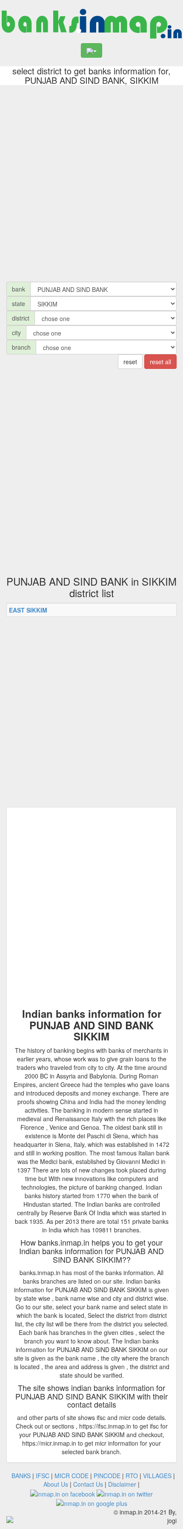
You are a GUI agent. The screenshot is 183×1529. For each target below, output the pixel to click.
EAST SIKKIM (28, 610)
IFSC (42, 1475)
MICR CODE (71, 1475)
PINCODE (107, 1475)
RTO (132, 1475)
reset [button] (130, 361)
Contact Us (88, 1484)
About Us (55, 1484)
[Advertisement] (91, 181)
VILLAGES (157, 1475)
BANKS (21, 1475)
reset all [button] (160, 361)
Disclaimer (122, 1484)
